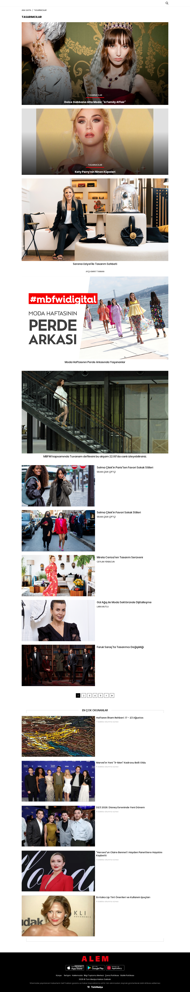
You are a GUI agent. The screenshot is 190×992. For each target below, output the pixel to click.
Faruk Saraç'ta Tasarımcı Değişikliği (40, 646)
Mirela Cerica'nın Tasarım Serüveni (40, 556)
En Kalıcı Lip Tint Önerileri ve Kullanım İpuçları (44, 896)
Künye (59, 975)
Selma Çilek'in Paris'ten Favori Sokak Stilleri (43, 466)
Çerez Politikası (112, 975)
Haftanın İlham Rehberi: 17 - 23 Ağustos (42, 717)
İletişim (67, 975)
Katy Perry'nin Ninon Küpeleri (36, 109)
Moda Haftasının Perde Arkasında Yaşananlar (95, 277)
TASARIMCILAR (40, 10)
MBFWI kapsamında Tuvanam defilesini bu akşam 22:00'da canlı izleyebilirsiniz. (95, 372)
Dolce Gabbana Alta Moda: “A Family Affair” (44, 23)
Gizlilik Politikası (127, 975)
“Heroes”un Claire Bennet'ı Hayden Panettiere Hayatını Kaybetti (54, 851)
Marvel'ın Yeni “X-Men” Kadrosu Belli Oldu (42, 762)
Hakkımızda (77, 975)
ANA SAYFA (26, 10)
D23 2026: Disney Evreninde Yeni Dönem (42, 806)
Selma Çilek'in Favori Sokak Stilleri (39, 511)
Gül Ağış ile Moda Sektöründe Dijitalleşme (43, 601)
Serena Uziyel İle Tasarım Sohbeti (95, 179)
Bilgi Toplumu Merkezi (94, 975)
